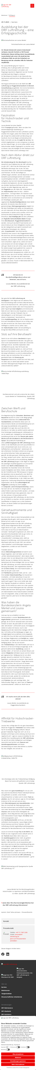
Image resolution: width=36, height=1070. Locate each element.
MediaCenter (4, 15)
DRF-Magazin (12, 15)
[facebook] (2, 955)
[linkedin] (7, 955)
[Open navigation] (32, 6)
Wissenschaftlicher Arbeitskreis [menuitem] (11, 997)
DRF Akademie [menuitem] (6, 1011)
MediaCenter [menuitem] (5, 990)
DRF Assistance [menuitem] (6, 1014)
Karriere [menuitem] (4, 987)
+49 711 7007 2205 (21, 932)
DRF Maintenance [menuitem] (7, 1008)
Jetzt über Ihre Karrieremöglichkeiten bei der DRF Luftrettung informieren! (18, 904)
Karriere (14, 22)
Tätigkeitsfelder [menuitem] (6, 993)
